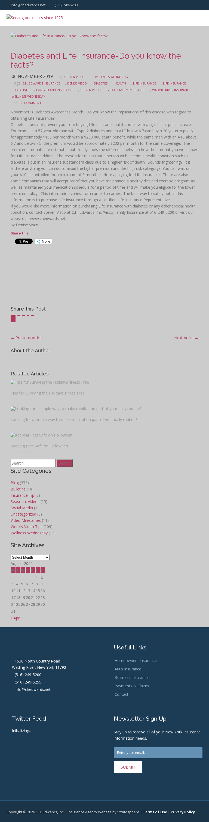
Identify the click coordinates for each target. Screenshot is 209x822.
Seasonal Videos (25, 501)
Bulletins (18, 489)
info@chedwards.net (27, 4)
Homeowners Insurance (136, 660)
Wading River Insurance (171, 90)
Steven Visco (74, 77)
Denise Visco (77, 83)
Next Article (186, 337)
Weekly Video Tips (26, 526)
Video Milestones (26, 520)
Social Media (22, 507)
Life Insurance (144, 83)
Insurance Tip (22, 495)
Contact (121, 694)
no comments (31, 103)
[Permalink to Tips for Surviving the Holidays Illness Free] (104, 382)
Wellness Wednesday (111, 77)
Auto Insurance (128, 669)
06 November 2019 (32, 76)
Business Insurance (132, 677)
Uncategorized (23, 514)
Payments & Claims (132, 685)
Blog (15, 482)
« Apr (15, 618)
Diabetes (100, 83)
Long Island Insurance (54, 90)
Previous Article (27, 337)
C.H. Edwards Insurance (41, 83)
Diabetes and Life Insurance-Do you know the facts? (96, 60)
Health (120, 83)
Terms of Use (155, 811)
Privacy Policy (183, 811)
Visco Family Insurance (126, 90)
